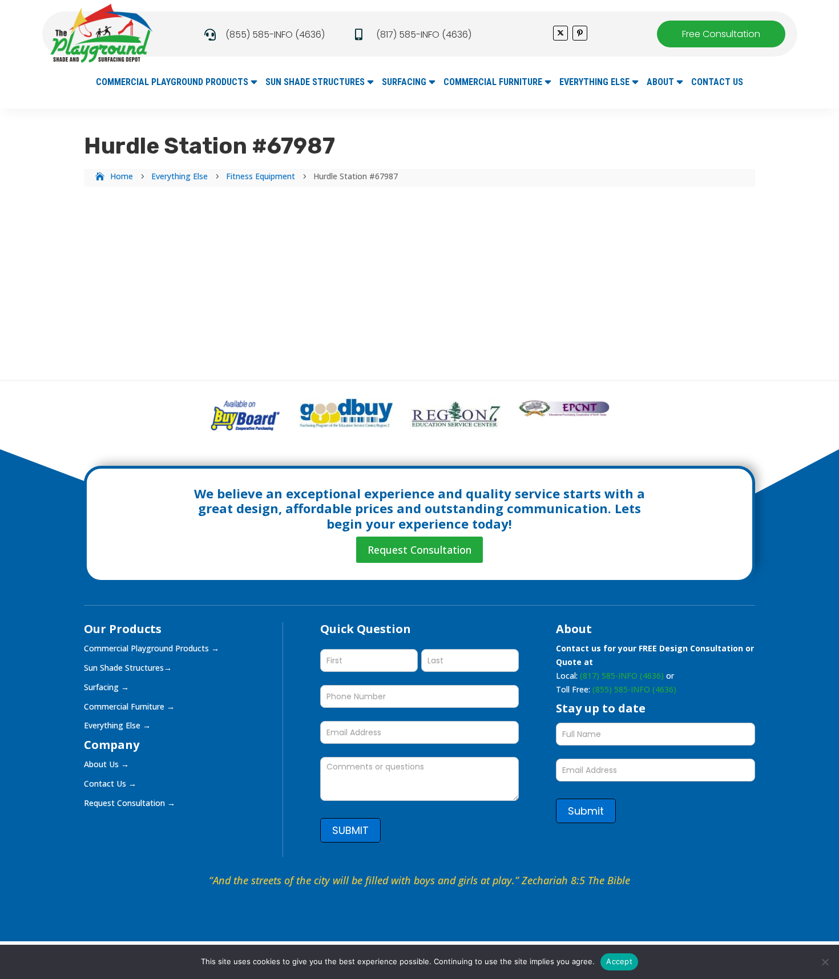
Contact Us (717, 82)
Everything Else (594, 82)
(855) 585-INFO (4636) (275, 34)
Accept (619, 961)
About (660, 82)
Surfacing (404, 82)
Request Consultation (419, 550)
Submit (586, 811)
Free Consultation (721, 34)
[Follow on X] (560, 33)
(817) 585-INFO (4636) (423, 34)
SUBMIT (350, 830)
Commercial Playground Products (172, 82)
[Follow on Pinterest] (579, 33)
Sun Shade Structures (315, 82)
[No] (824, 962)
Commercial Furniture (492, 82)
